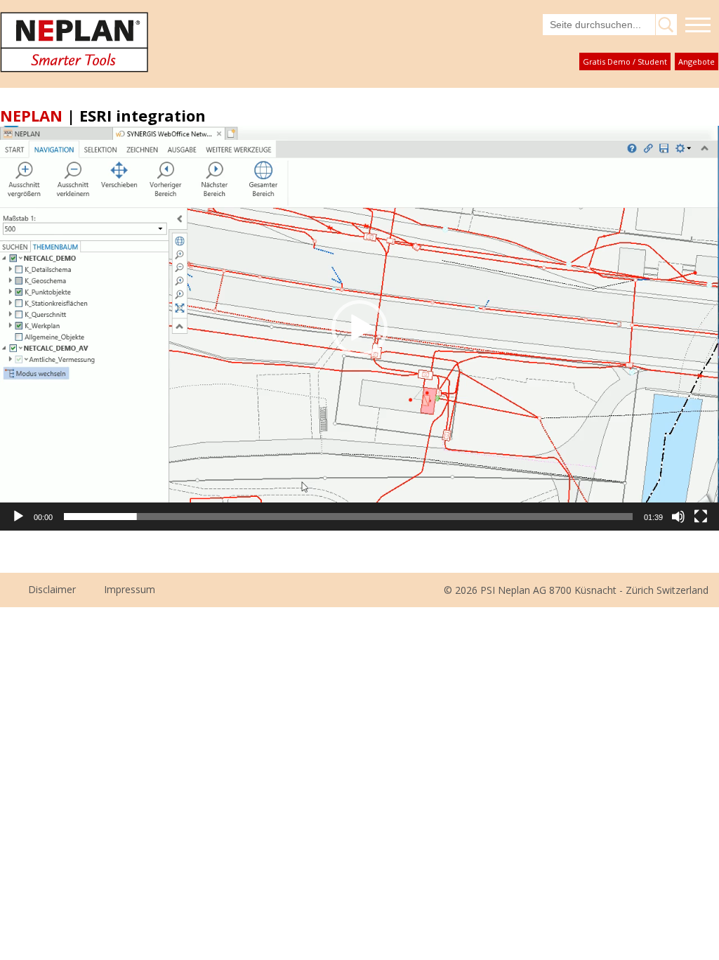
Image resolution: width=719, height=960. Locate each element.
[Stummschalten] (678, 517)
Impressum (129, 589)
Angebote (696, 61)
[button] (359, 328)
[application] (359, 328)
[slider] (348, 516)
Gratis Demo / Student (625, 61)
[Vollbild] (701, 517)
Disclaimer (52, 589)
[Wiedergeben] (18, 517)
